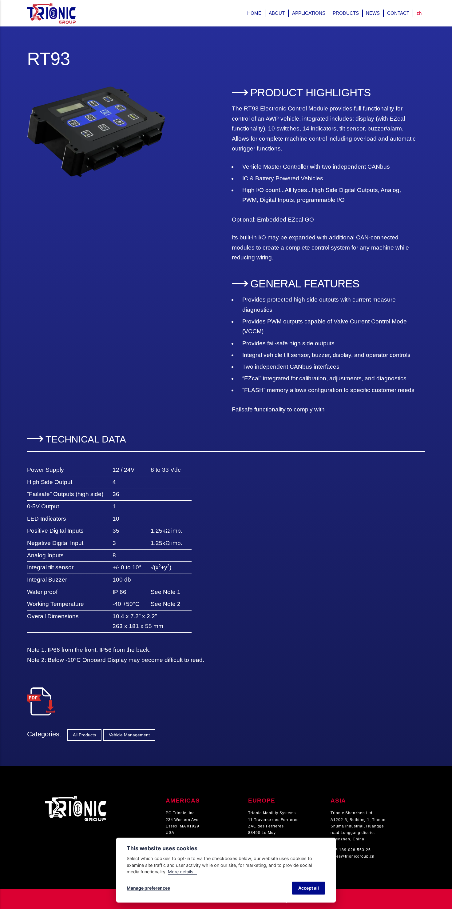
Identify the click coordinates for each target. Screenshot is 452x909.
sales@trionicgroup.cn (353, 856)
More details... (182, 871)
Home (254, 13)
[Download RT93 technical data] (41, 692)
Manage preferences (148, 888)
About (277, 13)
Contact (398, 13)
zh (419, 13)
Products (346, 13)
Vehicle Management (129, 734)
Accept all (308, 888)
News (373, 13)
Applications (308, 13)
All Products (84, 734)
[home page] (75, 799)
